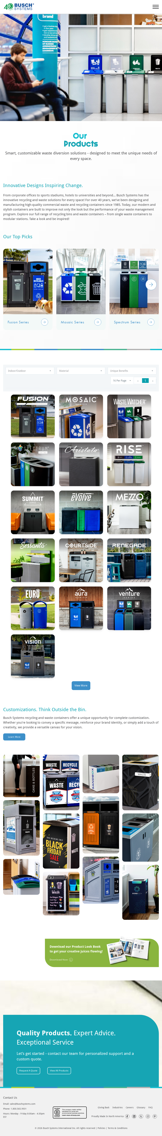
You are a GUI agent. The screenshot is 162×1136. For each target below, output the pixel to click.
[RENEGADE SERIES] (129, 560)
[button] (44, 322)
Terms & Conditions (117, 1128)
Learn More (14, 737)
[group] (28, 289)
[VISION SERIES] (33, 656)
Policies (101, 1128)
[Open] (156, 7)
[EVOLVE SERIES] (81, 512)
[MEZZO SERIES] (129, 512)
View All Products (59, 1070)
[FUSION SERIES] (33, 416)
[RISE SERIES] (129, 464)
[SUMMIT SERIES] (33, 512)
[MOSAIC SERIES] (81, 416)
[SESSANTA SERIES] (33, 560)
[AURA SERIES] (81, 608)
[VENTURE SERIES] (129, 608)
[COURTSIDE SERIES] (81, 560)
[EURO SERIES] (33, 608)
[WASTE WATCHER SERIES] (129, 416)
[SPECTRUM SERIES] (33, 464)
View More (81, 685)
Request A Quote (28, 1070)
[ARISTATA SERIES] (81, 464)
